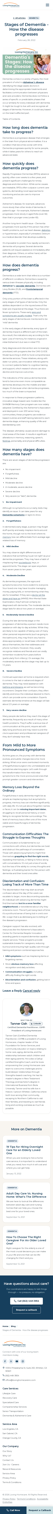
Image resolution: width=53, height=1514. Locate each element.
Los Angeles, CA (10, 1429)
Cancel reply (31, 990)
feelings (6, 441)
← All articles (19, 18)
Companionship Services (15, 1407)
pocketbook (25, 562)
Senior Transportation (13, 1411)
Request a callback (26, 1310)
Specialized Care (11, 1402)
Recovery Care (10, 1398)
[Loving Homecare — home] (11, 4)
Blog (13, 1326)
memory (7, 537)
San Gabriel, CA (10, 1433)
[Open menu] (47, 5)
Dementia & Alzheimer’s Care (17, 1415)
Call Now (15, 1510)
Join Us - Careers (11, 1464)
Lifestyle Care (9, 1393)
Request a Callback (40, 1510)
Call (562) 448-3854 (28, 1301)
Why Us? (7, 1455)
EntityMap (7, 1502)
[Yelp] (10, 1361)
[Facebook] (5, 1361)
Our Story (7, 1451)
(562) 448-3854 (12, 1375)
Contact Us (8, 1460)
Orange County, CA (12, 1438)
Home (5, 1326)
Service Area (9, 1473)
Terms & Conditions (12, 1482)
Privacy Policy (9, 1478)
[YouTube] (16, 1361)
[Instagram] (22, 1361)
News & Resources (12, 1469)
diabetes (46, 230)
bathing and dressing (13, 687)
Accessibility (42, 1499)
